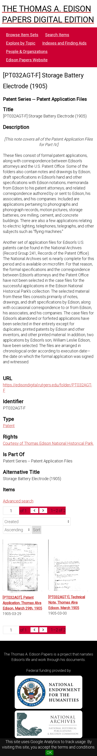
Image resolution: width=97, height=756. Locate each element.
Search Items (57, 34)
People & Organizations (27, 51)
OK (49, 752)
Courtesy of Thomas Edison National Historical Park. (48, 443)
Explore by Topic (20, 43)
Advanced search (18, 501)
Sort (36, 529)
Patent (9, 425)
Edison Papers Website (27, 59)
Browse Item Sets (22, 34)
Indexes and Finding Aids (64, 43)
